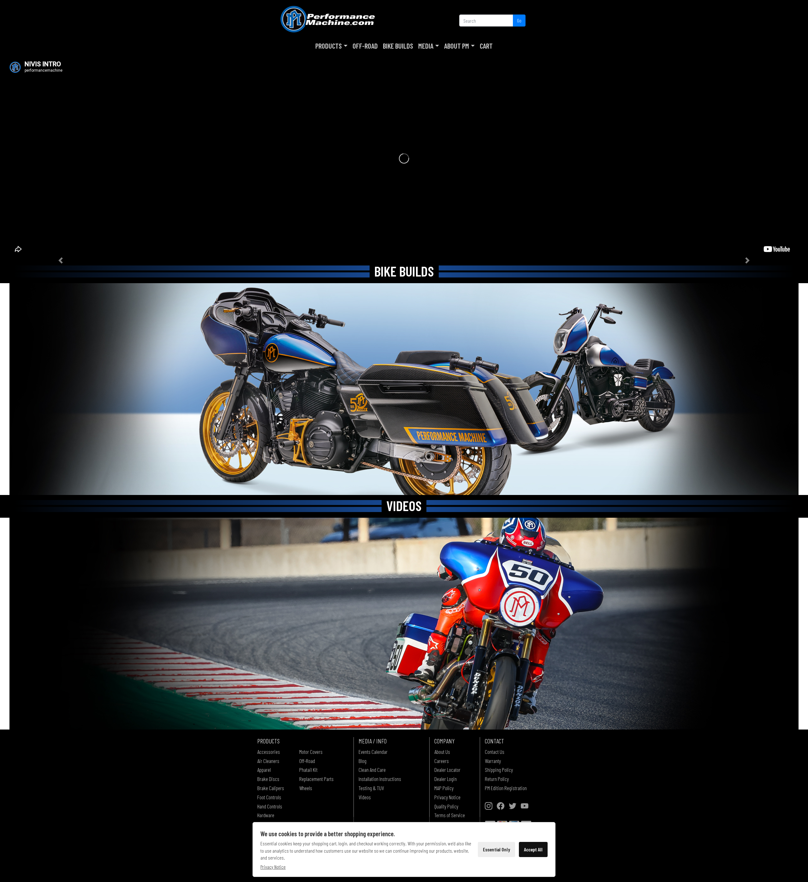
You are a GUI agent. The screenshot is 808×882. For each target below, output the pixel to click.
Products (328, 46)
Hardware (265, 815)
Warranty (493, 761)
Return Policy (497, 779)
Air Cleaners (268, 761)
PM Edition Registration (506, 788)
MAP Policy (444, 788)
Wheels (305, 788)
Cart (486, 46)
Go (519, 20)
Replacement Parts (316, 779)
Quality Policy (446, 806)
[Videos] (404, 624)
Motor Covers (311, 751)
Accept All (533, 849)
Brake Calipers (270, 788)
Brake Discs (268, 779)
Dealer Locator (447, 769)
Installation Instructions (380, 779)
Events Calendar (373, 751)
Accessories (268, 751)
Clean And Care (372, 769)
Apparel (264, 769)
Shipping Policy (499, 769)
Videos (365, 797)
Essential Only (496, 849)
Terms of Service (449, 815)
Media (425, 46)
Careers (441, 761)
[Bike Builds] (404, 389)
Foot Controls (269, 797)
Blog (362, 761)
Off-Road (365, 46)
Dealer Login (445, 779)
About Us (442, 751)
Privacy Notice (447, 797)
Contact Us (494, 751)
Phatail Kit (308, 769)
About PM (456, 46)
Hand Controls (269, 806)
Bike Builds (398, 46)
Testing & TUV (371, 788)
